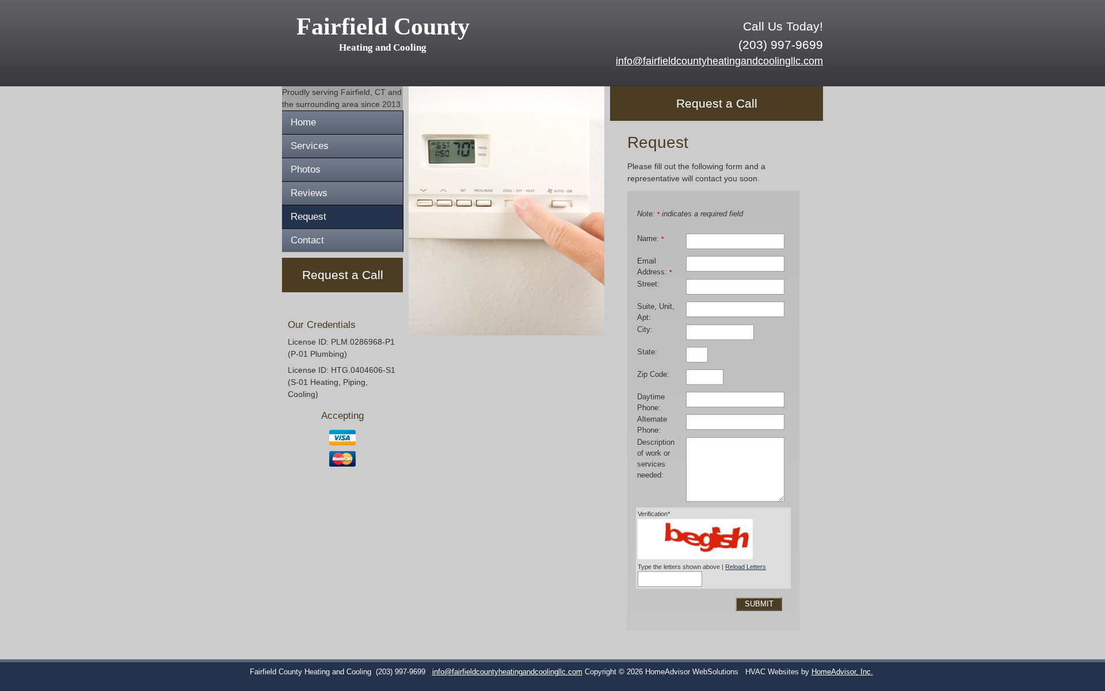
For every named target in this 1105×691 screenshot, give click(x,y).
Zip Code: (653, 375)
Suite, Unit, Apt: (656, 312)
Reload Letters (745, 566)
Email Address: (654, 266)
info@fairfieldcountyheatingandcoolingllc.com (719, 61)
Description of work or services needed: (656, 458)
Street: (648, 284)
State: (647, 352)
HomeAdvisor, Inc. (842, 672)
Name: (650, 239)
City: (645, 330)
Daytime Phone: (651, 402)
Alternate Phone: (652, 424)
